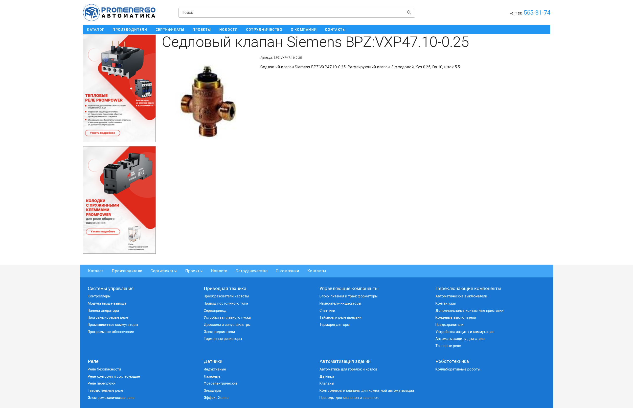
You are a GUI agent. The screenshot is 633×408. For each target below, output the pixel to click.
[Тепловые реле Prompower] (119, 88)
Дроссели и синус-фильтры (227, 325)
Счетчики (327, 311)
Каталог (96, 271)
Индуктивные (215, 369)
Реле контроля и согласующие (114, 376)
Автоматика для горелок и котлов (348, 369)
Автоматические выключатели (461, 296)
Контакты (316, 271)
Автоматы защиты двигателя (460, 339)
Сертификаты (164, 271)
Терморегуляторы (334, 325)
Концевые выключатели (455, 317)
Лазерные (212, 376)
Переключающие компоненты (468, 288)
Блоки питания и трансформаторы (348, 296)
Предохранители (449, 325)
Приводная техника (225, 288)
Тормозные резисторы (223, 339)
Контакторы (445, 303)
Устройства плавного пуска (227, 317)
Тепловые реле (448, 346)
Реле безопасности (104, 369)
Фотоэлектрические (221, 383)
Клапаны (326, 383)
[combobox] (297, 13)
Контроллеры (99, 296)
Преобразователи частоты (226, 296)
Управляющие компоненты (349, 288)
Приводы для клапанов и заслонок (349, 398)
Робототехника (452, 361)
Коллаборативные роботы (457, 369)
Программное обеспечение (111, 332)
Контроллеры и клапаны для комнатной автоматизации (366, 391)
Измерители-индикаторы (340, 303)
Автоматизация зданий (344, 361)
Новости (219, 271)
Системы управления (111, 288)
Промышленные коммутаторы (113, 325)
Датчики (213, 361)
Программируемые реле (108, 317)
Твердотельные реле (105, 391)
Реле (93, 361)
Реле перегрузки (101, 383)
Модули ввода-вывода (107, 303)
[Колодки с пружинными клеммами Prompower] (119, 200)
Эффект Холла (216, 398)
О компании (287, 271)
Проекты (194, 271)
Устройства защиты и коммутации (464, 332)
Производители (127, 271)
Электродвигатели (219, 332)
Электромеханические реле (111, 398)
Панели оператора (103, 311)
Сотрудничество (252, 271)
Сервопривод (215, 311)
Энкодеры (212, 391)
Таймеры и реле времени (340, 317)
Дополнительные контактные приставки (469, 311)
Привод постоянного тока (226, 303)
